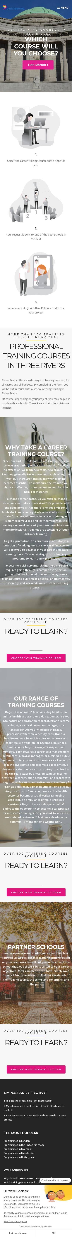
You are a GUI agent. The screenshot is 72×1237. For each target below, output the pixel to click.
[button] (62, 8)
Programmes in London (17, 1140)
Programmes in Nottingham (19, 1157)
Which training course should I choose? (26, 1182)
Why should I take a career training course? (28, 1178)
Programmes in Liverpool (18, 1149)
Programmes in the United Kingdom (24, 1145)
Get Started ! (38, 65)
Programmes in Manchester (19, 1153)
